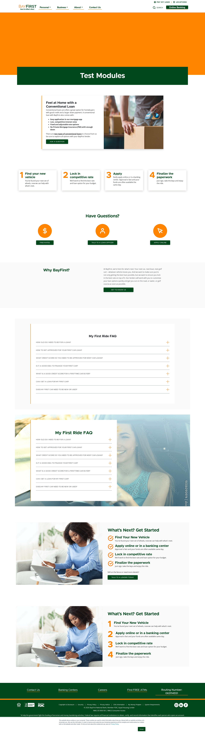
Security (80, 704)
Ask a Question (57, 142)
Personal (44, 7)
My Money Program (134, 704)
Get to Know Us (118, 290)
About (77, 7)
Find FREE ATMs (137, 690)
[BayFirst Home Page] (28, 7)
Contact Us (95, 7)
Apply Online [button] (160, 242)
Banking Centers (68, 690)
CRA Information (119, 704)
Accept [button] (142, 729)
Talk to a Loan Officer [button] (102, 242)
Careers (102, 690)
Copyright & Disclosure (66, 704)
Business (61, 7)
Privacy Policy (115, 724)
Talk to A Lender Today (122, 577)
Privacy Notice (105, 704)
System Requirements (152, 704)
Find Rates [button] (45, 242)
